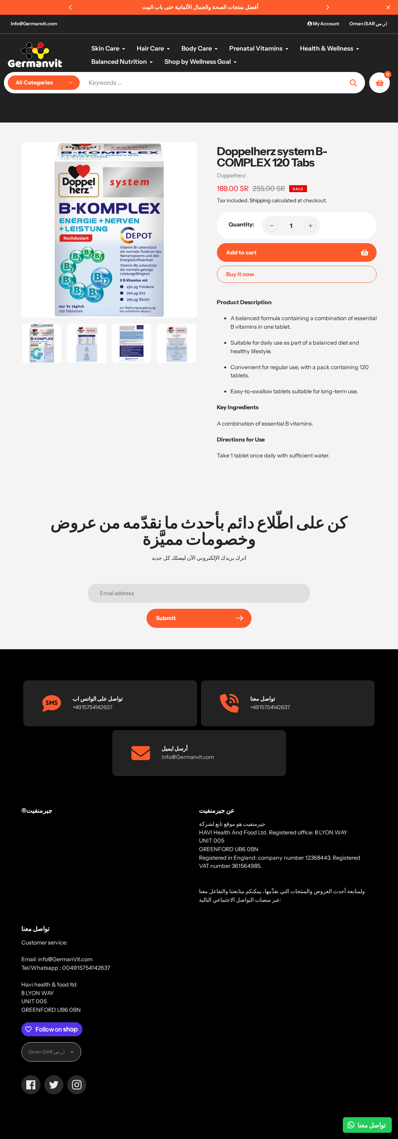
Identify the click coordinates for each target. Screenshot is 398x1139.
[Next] (327, 7)
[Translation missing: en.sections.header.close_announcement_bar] (388, 7)
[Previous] (71, 7)
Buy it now (240, 274)
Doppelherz (231, 175)
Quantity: (241, 224)
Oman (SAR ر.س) (368, 23)
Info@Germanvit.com (34, 23)
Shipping (260, 200)
